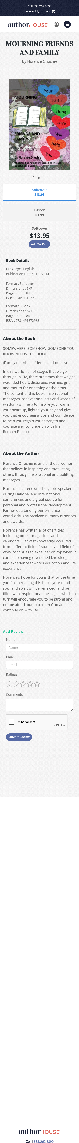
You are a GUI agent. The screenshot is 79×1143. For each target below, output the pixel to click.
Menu (68, 24)
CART (47, 11)
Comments (14, 694)
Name (10, 639)
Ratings (11, 674)
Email (10, 657)
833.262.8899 (42, 6)
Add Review (13, 631)
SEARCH (29, 11)
